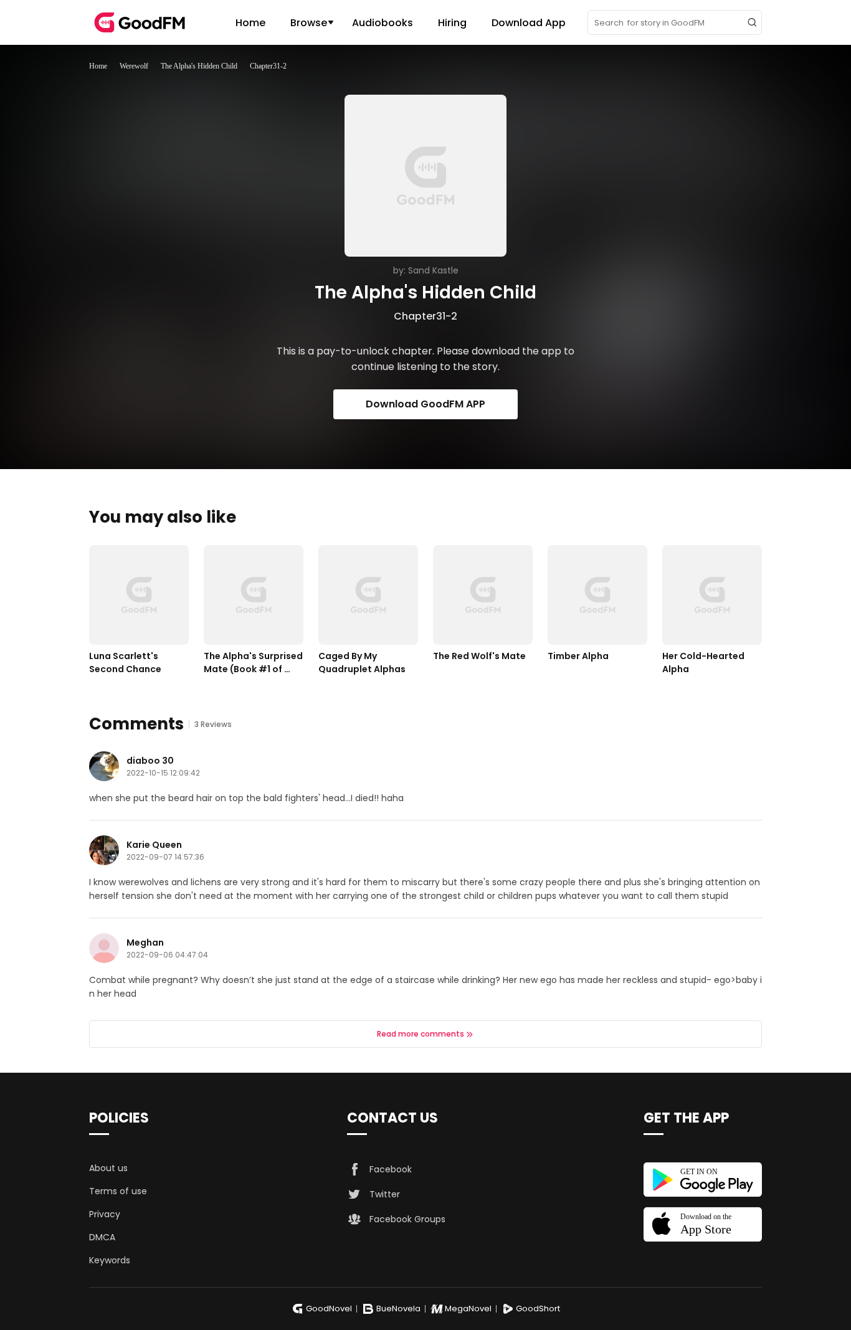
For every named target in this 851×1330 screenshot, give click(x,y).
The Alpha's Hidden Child (199, 66)
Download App (529, 23)
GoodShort (538, 1308)
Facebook (390, 1169)
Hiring (452, 23)
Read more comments (420, 1033)
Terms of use (118, 1191)
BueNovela (398, 1308)
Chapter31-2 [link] (268, 66)
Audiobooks (382, 23)
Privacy (104, 1214)
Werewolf (134, 66)
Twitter (384, 1194)
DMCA (102, 1237)
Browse (308, 23)
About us (108, 1168)
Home (250, 23)
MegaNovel (468, 1308)
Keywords (109, 1260)
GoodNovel (329, 1308)
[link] (98, 66)
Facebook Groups (407, 1219)
